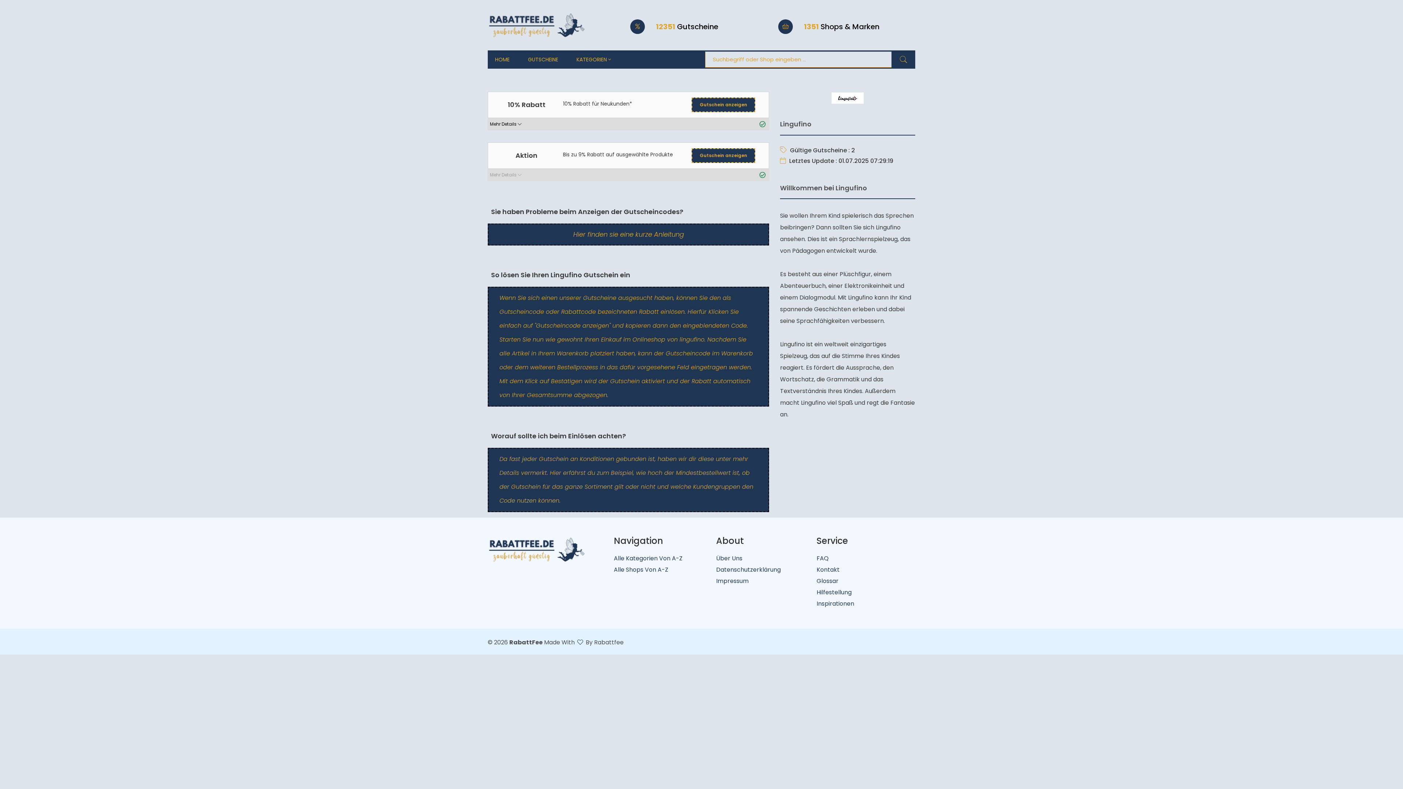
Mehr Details (504, 124)
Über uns (729, 558)
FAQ (823, 558)
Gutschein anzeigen (723, 105)
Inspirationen (835, 603)
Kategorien (592, 59)
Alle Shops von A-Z (641, 569)
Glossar (828, 581)
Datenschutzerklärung (748, 569)
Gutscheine (543, 59)
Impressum (732, 581)
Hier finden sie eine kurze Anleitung (628, 234)
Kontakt (828, 569)
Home (502, 59)
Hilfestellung (834, 592)
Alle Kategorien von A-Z (648, 558)
